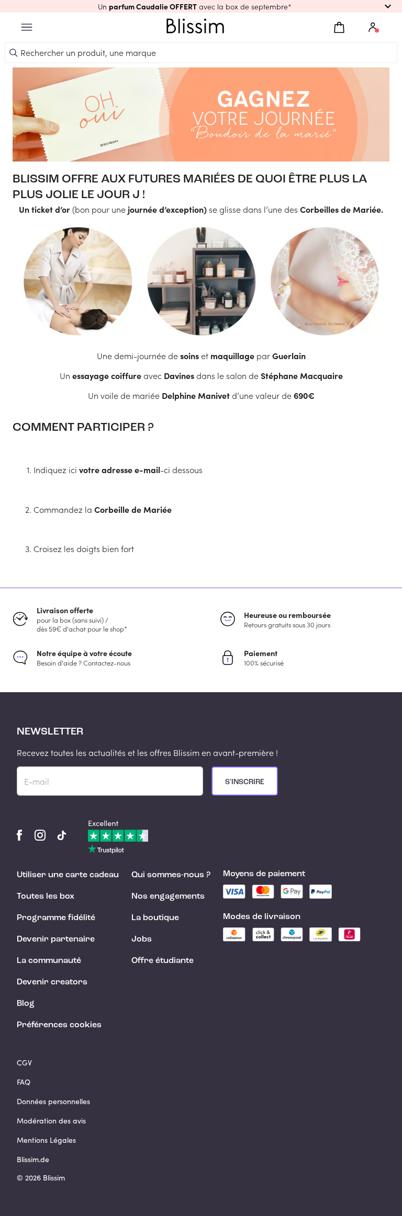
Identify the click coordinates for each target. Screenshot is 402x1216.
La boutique (155, 918)
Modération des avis (51, 1121)
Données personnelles (53, 1101)
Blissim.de (33, 1159)
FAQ (23, 1082)
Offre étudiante (162, 961)
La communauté (49, 961)
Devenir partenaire (56, 939)
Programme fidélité (56, 918)
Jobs (141, 939)
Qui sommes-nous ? (170, 875)
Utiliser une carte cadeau (68, 875)
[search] (13, 53)
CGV (24, 1063)
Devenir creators (52, 982)
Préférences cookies (59, 1025)
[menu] (27, 27)
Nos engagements (168, 896)
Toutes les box (45, 896)
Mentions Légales (46, 1140)
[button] (201, 6)
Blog (26, 1004)
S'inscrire (244, 782)
